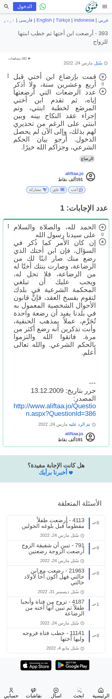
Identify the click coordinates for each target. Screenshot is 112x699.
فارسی (26, 20)
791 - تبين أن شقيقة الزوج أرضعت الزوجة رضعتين (53, 548)
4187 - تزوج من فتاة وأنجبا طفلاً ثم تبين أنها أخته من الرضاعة (52, 607)
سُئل (98, 63)
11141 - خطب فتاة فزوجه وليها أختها (53, 636)
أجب (74, 190)
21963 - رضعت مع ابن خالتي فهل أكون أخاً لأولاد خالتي (54, 576)
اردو (9, 20)
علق (56, 190)
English (44, 20)
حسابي (11, 695)
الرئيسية (100, 695)
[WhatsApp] (42, 6)
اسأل (56, 695)
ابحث (78, 695)
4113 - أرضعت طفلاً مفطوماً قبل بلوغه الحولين (53, 523)
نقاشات (34, 695)
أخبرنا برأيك (53, 472)
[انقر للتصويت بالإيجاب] (102, 77)
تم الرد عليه (79, 424)
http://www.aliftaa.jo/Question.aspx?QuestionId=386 (55, 409)
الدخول (24, 6)
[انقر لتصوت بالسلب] (102, 91)
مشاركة (35, 190)
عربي (103, 20)
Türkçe (63, 20)
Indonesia (84, 20)
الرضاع (87, 158)
